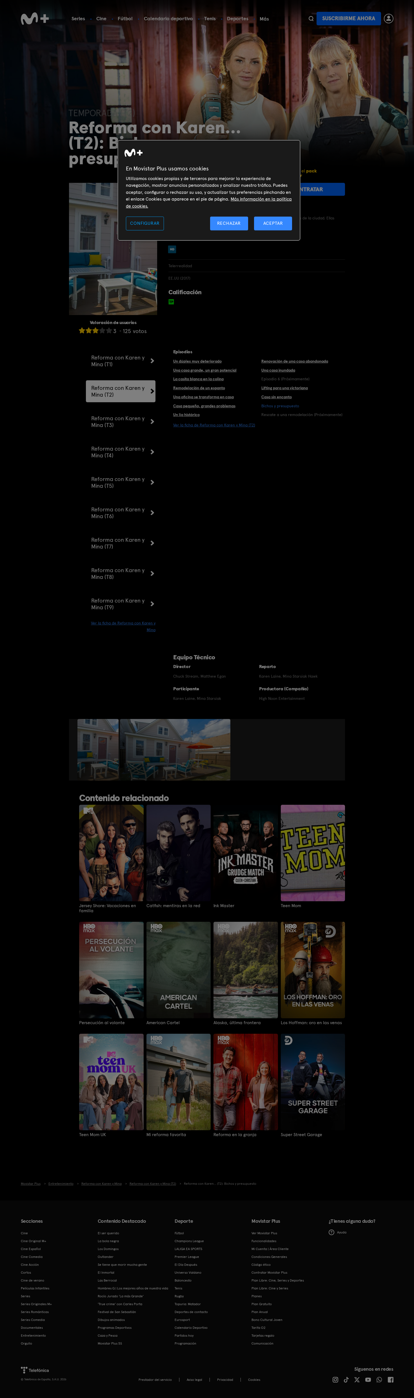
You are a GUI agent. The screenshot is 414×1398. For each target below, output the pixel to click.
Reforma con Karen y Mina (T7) (117, 543)
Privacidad (225, 1380)
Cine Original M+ (33, 1241)
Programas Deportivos (115, 1328)
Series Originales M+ (36, 1304)
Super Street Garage (301, 1134)
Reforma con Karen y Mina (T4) (117, 452)
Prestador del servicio (155, 1380)
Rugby (179, 1296)
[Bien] (102, 330)
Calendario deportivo (168, 18)
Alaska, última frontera (237, 1022)
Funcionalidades (263, 1241)
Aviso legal (194, 1380)
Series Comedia (33, 1320)
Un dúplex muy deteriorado (197, 361)
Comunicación (262, 1343)
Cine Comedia (32, 1257)
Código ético (261, 1265)
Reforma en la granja (235, 1134)
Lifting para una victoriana (284, 388)
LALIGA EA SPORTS (188, 1249)
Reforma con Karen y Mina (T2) (117, 391)
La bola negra (108, 1241)
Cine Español (31, 1249)
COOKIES (254, 1380)
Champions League (189, 1241)
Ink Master (223, 905)
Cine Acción (30, 1265)
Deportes (237, 18)
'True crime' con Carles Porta (120, 1304)
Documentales (32, 1328)
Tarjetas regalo (262, 1336)
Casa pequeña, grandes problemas (204, 406)
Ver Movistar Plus (264, 1233)
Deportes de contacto (191, 1312)
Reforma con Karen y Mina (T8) (117, 573)
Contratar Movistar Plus (269, 1273)
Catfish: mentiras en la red (173, 905)
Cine (101, 18)
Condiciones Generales (269, 1257)
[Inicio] (35, 18)
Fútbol (125, 18)
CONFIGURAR (144, 223)
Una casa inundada (278, 370)
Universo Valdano (188, 1273)
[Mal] (89, 330)
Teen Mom (291, 905)
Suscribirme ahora (348, 18)
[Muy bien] (109, 330)
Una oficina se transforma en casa (203, 397)
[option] (98, 750)
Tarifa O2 (258, 1328)
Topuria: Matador (188, 1304)
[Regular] (95, 330)
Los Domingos (108, 1249)
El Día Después (186, 1265)
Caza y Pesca (107, 1336)
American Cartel (163, 1022)
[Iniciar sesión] (388, 18)
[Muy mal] (82, 330)
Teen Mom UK (92, 1134)
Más (264, 19)
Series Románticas (35, 1312)
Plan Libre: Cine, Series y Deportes (277, 1280)
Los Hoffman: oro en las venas (311, 1022)
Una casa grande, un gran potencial (205, 370)
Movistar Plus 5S (110, 1343)
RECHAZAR (229, 223)
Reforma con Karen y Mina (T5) (117, 482)
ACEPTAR (273, 223)
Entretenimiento (33, 1336)
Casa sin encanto (276, 397)
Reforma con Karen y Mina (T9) (117, 604)
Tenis (210, 18)
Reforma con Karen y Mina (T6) (117, 513)
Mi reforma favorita (166, 1134)
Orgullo (26, 1343)
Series (78, 18)
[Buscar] (311, 18)
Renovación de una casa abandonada (294, 361)
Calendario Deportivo (191, 1328)
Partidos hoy (184, 1336)
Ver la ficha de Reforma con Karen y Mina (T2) (214, 425)
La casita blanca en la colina (198, 379)
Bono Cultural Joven (266, 1320)
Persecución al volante (102, 1022)
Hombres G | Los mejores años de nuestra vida (133, 1288)
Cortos (26, 1273)
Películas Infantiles (35, 1288)
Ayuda (341, 1232)
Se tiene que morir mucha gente (122, 1265)
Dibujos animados (111, 1320)
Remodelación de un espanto (199, 388)
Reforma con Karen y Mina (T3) (117, 421)
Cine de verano (32, 1280)
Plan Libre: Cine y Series (269, 1288)
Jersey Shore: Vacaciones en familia (107, 908)
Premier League (187, 1257)
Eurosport (182, 1320)
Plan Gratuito (261, 1304)
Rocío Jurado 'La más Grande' (121, 1296)
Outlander (105, 1257)
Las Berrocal (107, 1280)
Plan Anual (259, 1312)
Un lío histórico (186, 414)
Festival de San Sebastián (117, 1312)
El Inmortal (106, 1273)
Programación (185, 1343)
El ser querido (108, 1233)
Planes (256, 1296)
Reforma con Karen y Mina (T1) (117, 361)
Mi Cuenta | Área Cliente (270, 1249)
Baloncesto (183, 1280)
